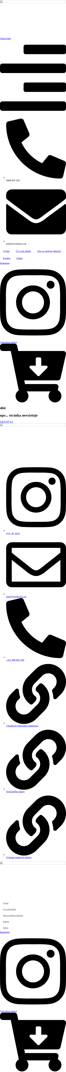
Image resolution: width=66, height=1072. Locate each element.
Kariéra (6, 258)
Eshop (19, 258)
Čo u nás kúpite (23, 251)
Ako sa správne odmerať (49, 251)
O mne (6, 251)
